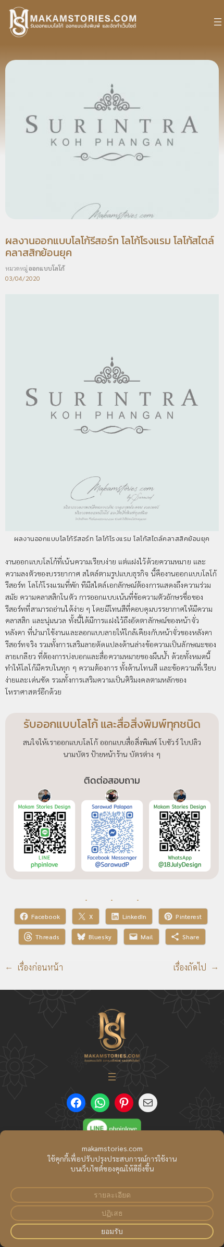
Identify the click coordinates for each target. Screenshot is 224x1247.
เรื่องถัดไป (189, 967)
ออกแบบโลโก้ (47, 268)
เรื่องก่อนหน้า (40, 967)
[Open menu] (217, 22)
